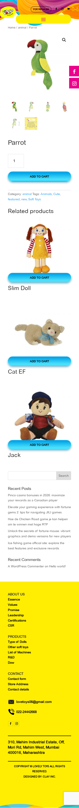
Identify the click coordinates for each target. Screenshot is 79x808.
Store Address (18, 684)
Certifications (17, 620)
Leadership (16, 615)
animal (27, 194)
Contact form (17, 679)
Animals (46, 194)
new (24, 199)
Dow (11, 663)
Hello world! (57, 566)
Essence (14, 599)
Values (12, 605)
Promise (13, 610)
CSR (11, 625)
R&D (11, 657)
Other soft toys (18, 647)
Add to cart (39, 176)
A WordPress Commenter (26, 566)
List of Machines (19, 652)
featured (14, 199)
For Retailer (41, 9)
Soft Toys (34, 199)
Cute (56, 194)
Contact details (18, 689)
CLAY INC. (49, 776)
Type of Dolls (17, 642)
